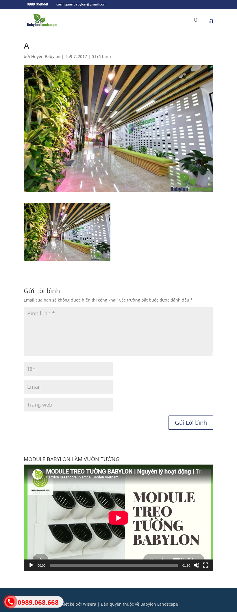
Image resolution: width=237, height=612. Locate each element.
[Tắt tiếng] (196, 565)
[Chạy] (31, 565)
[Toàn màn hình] (206, 565)
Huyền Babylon (45, 56)
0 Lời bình (101, 56)
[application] (118, 518)
